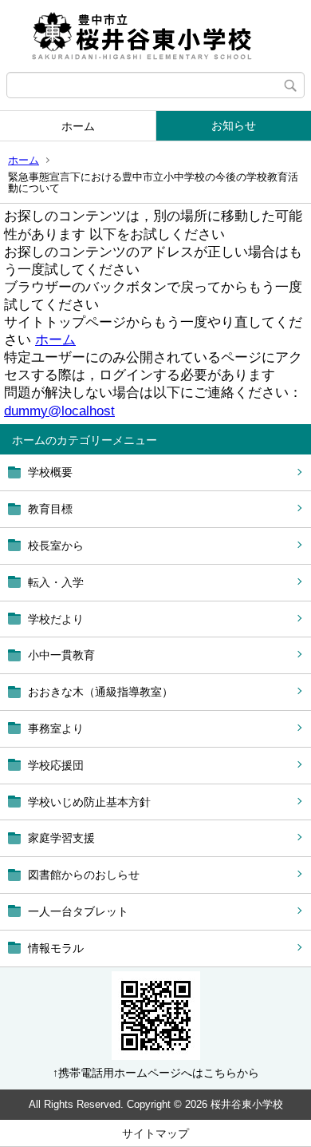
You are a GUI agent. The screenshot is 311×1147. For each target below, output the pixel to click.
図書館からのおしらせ (84, 874)
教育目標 (50, 508)
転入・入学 (56, 582)
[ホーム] (155, 36)
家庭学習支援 (61, 837)
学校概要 (50, 472)
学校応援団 (56, 765)
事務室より (56, 728)
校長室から (56, 545)
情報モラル (56, 948)
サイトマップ (155, 1133)
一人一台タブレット (78, 911)
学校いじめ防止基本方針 (89, 802)
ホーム (78, 126)
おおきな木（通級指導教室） (100, 691)
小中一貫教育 (61, 655)
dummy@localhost (59, 411)
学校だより (56, 619)
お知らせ (233, 125)
